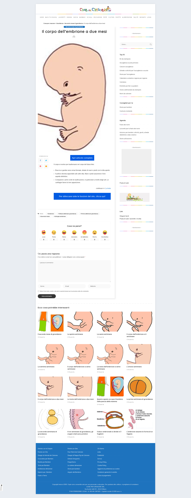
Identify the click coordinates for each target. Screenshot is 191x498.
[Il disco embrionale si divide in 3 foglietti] (110, 419)
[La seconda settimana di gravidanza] (51, 419)
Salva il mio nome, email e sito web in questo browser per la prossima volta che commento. (64, 291)
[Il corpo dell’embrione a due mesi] (51, 387)
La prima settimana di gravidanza (140, 399)
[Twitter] (46, 160)
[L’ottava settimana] (140, 354)
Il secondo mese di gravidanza (49, 334)
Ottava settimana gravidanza (67, 213)
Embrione (51, 213)
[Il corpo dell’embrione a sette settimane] (80, 354)
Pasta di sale (124, 183)
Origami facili (124, 216)
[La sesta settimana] (110, 322)
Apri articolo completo (82, 158)
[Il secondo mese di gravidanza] (51, 322)
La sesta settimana (104, 334)
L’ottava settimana (134, 367)
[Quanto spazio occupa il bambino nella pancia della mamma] (110, 387)
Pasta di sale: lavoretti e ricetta (130, 219)
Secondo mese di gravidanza (74, 27)
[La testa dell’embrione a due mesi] (80, 387)
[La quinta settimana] (80, 322)
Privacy (1, 488)
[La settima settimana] (51, 354)
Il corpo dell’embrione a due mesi (50, 399)
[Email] (46, 166)
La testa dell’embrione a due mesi (80, 399)
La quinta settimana (75, 334)
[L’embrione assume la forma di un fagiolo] (140, 419)
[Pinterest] (40, 166)
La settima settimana (46, 367)
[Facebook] (40, 160)
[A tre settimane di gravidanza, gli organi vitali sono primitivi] (80, 419)
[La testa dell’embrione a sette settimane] (110, 354)
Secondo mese (45, 216)
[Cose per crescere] (95, 9)
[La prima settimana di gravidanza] (140, 387)
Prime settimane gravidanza (89, 213)
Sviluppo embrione (60, 216)
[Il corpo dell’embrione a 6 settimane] (140, 322)
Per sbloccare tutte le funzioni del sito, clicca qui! (82, 196)
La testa (108, 188)
